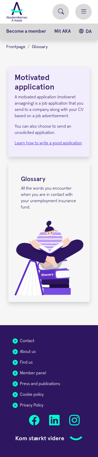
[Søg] (61, 12)
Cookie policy (32, 394)
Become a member (26, 31)
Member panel (33, 373)
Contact (27, 341)
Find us (26, 362)
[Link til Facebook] (34, 420)
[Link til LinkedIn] (54, 420)
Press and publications (40, 384)
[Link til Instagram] (74, 420)
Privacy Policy (31, 405)
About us (28, 351)
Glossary (40, 47)
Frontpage (15, 47)
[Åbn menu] (83, 12)
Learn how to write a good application (48, 143)
